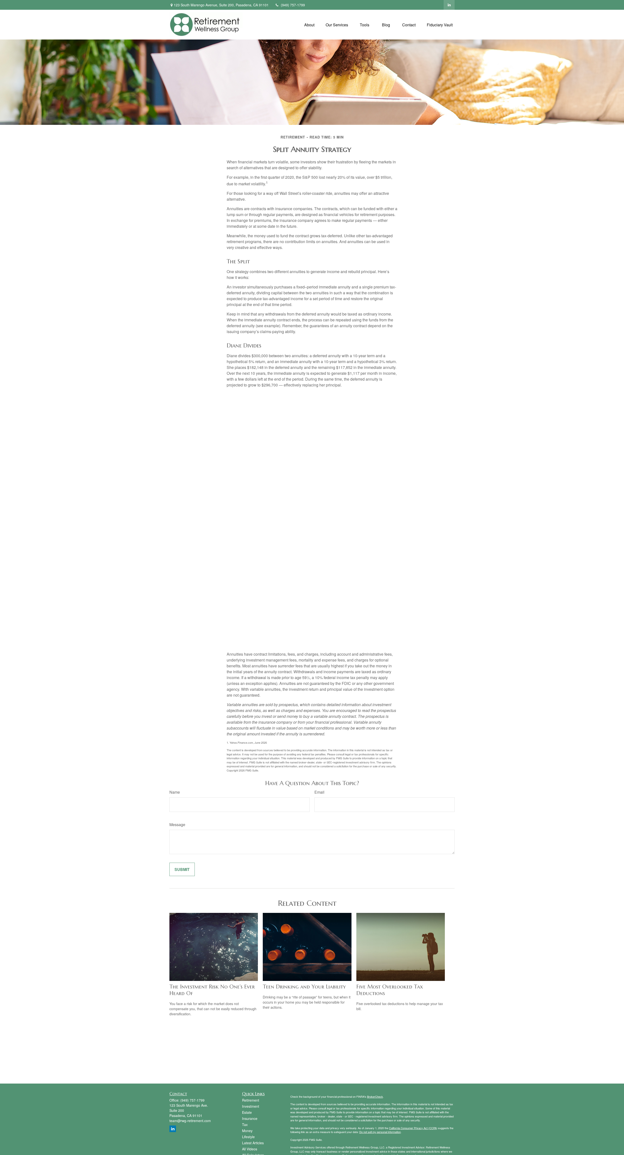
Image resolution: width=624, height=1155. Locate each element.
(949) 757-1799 (293, 4)
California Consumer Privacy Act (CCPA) (413, 1128)
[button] (309, 25)
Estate (247, 1112)
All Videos (249, 1148)
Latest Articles (253, 1142)
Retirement (250, 1100)
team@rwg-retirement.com (190, 1120)
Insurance (249, 1118)
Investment (250, 1106)
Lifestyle (248, 1136)
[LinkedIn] (449, 5)
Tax (245, 1124)
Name (174, 792)
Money (247, 1130)
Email (319, 792)
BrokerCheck (375, 1096)
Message (177, 824)
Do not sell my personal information (380, 1132)
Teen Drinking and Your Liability (304, 986)
